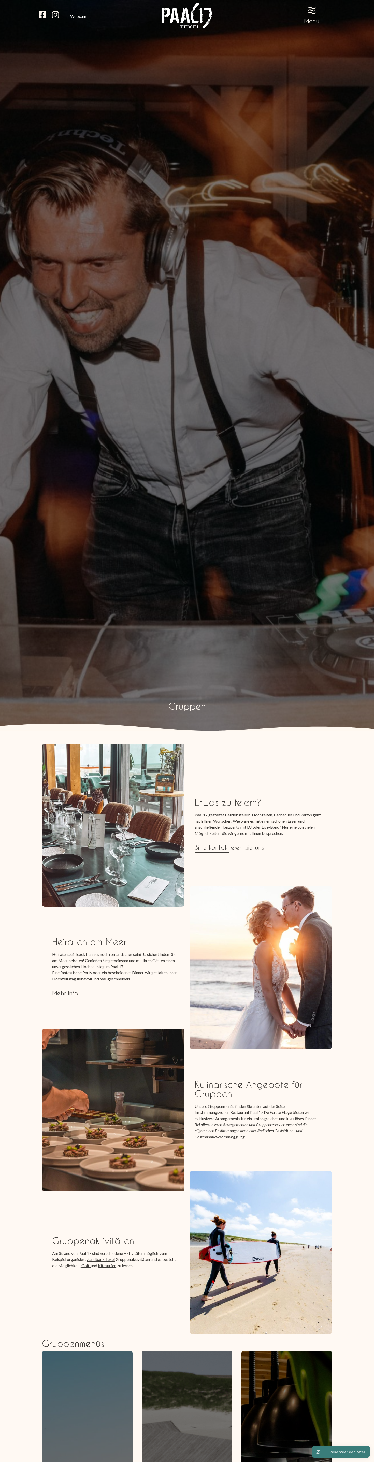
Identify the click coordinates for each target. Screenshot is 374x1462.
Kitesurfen (107, 1265)
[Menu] (312, 10)
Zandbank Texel (101, 1259)
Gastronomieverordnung (215, 1136)
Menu (311, 21)
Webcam (78, 16)
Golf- (86, 1265)
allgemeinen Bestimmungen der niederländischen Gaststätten (244, 1130)
